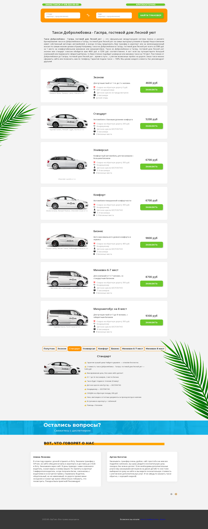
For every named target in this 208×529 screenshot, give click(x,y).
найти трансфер (150, 15)
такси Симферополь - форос (153, 519)
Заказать (151, 89)
